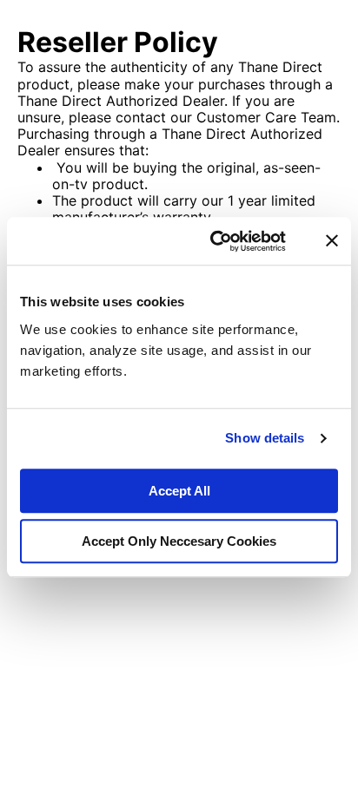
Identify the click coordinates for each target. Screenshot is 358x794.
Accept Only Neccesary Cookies (179, 541)
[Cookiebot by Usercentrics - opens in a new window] (215, 241)
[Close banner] (332, 241)
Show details (264, 437)
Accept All (179, 490)
